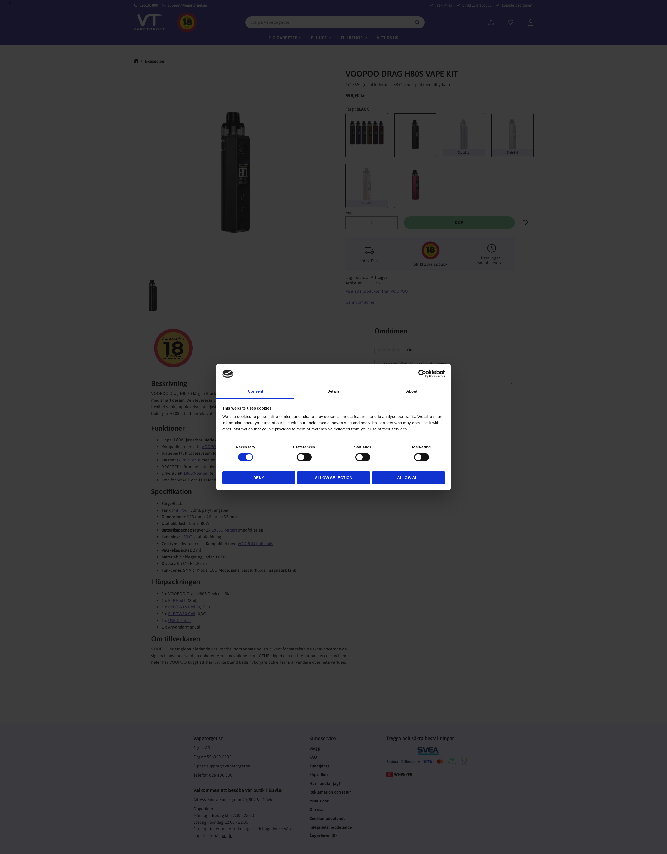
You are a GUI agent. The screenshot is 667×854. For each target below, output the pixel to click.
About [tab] (411, 391)
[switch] (304, 457)
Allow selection (334, 477)
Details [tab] (333, 391)
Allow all (408, 477)
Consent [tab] (255, 391)
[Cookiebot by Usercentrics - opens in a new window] (422, 374)
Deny (258, 477)
